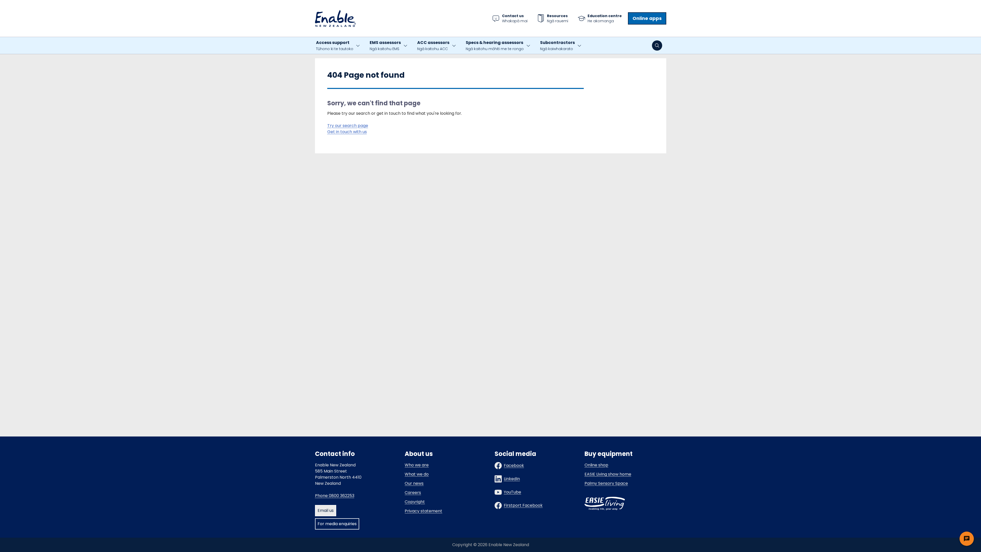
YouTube (512, 492)
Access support (334, 45)
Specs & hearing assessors (495, 45)
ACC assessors (433, 45)
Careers (413, 493)
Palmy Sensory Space (606, 483)
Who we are (417, 465)
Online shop (596, 465)
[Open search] (657, 45)
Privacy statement (423, 511)
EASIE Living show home (608, 474)
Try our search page (347, 126)
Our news (414, 483)
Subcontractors (557, 45)
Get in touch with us (347, 132)
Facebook (514, 465)
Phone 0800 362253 (334, 496)
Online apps (647, 18)
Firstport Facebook (523, 505)
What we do (417, 474)
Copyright (415, 502)
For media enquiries (337, 524)
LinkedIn (512, 479)
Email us (326, 510)
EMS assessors (385, 45)
